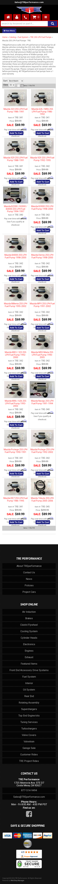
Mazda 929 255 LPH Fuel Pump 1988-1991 (16, 158)
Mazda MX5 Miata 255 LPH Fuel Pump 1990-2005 (42, 355)
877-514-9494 (29, 790)
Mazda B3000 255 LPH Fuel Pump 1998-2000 (42, 207)
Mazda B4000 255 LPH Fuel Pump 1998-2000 (15, 256)
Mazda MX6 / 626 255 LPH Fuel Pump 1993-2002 (15, 403)
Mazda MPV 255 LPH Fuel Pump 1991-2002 (42, 304)
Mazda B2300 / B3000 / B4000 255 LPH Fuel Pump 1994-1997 (15, 209)
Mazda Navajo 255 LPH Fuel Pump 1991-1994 (42, 402)
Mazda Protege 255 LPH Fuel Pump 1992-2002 (42, 450)
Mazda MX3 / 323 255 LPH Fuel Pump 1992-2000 (15, 355)
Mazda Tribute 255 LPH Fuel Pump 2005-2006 (42, 499)
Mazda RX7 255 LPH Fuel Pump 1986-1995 (15, 499)
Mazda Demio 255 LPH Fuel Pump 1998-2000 (42, 256)
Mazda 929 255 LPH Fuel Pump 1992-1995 (42, 158)
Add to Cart (16, 133)
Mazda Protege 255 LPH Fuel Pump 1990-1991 (15, 450)
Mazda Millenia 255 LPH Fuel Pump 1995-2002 (15, 304)
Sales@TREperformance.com (29, 796)
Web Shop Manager (17, 880)
